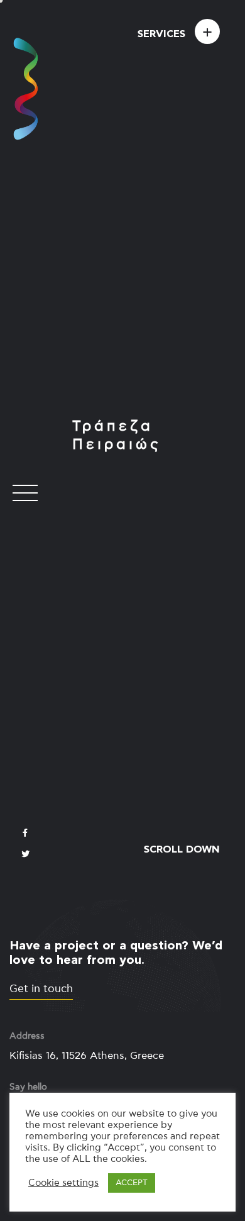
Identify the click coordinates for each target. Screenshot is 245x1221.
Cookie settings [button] (63, 1183)
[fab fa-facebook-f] (25, 833)
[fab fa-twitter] (25, 855)
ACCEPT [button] (132, 1183)
